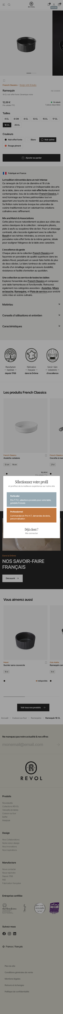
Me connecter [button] (31, 533)
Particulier (30, 499)
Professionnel (30, 515)
